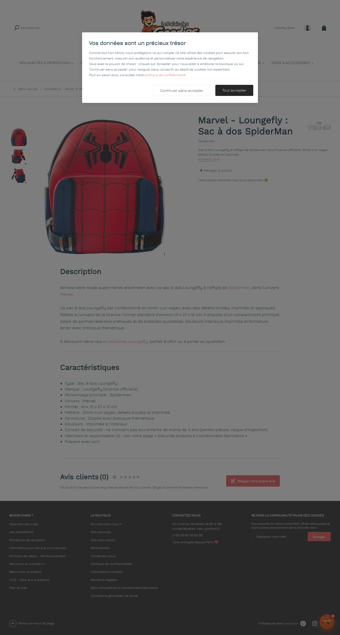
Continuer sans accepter (181, 91)
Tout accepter (234, 90)
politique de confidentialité (165, 75)
